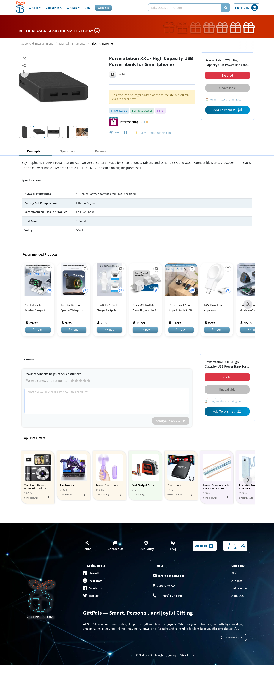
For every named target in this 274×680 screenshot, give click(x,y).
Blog (87, 8)
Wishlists (103, 8)
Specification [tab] (69, 151)
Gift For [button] (34, 8)
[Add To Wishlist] (49, 290)
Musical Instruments (72, 43)
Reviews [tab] (101, 151)
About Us (237, 595)
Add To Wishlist (224, 110)
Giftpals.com (187, 655)
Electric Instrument (103, 43)
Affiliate (236, 580)
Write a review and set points (46, 381)
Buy (40, 329)
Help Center (239, 588)
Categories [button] (53, 8)
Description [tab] (35, 151)
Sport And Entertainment (37, 43)
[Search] (225, 7)
